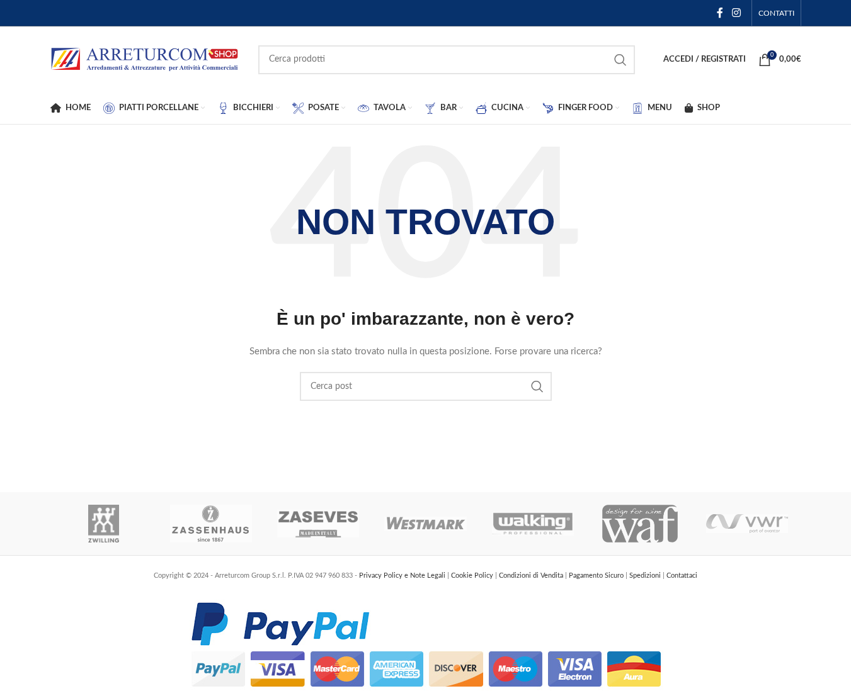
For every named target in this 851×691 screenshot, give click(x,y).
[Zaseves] (318, 523)
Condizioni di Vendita (532, 575)
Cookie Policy (473, 575)
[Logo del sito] (144, 59)
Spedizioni (646, 575)
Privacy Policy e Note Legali (403, 575)
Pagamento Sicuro (597, 575)
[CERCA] (620, 59)
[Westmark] (425, 523)
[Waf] (640, 523)
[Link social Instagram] (736, 13)
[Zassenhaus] (211, 523)
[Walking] (532, 523)
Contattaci (681, 575)
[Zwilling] (103, 523)
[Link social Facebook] (720, 13)
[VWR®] (747, 523)
